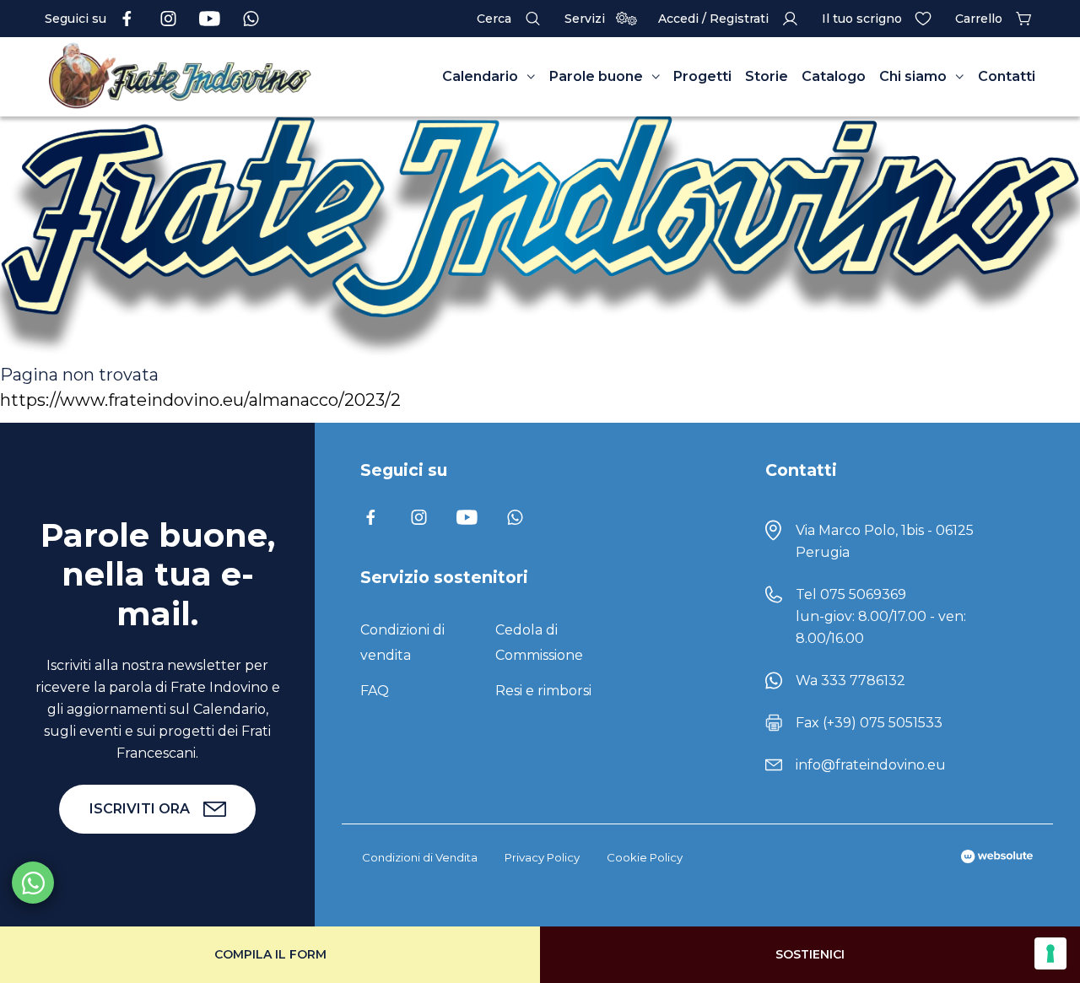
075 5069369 (863, 594)
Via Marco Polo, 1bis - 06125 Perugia (885, 541)
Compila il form (270, 954)
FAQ (374, 691)
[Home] (180, 77)
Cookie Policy (645, 857)
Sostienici (810, 954)
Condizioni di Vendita (420, 857)
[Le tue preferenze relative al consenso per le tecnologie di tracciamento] (1050, 953)
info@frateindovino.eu (871, 765)
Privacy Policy (542, 857)
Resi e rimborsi (543, 691)
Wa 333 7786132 (850, 680)
